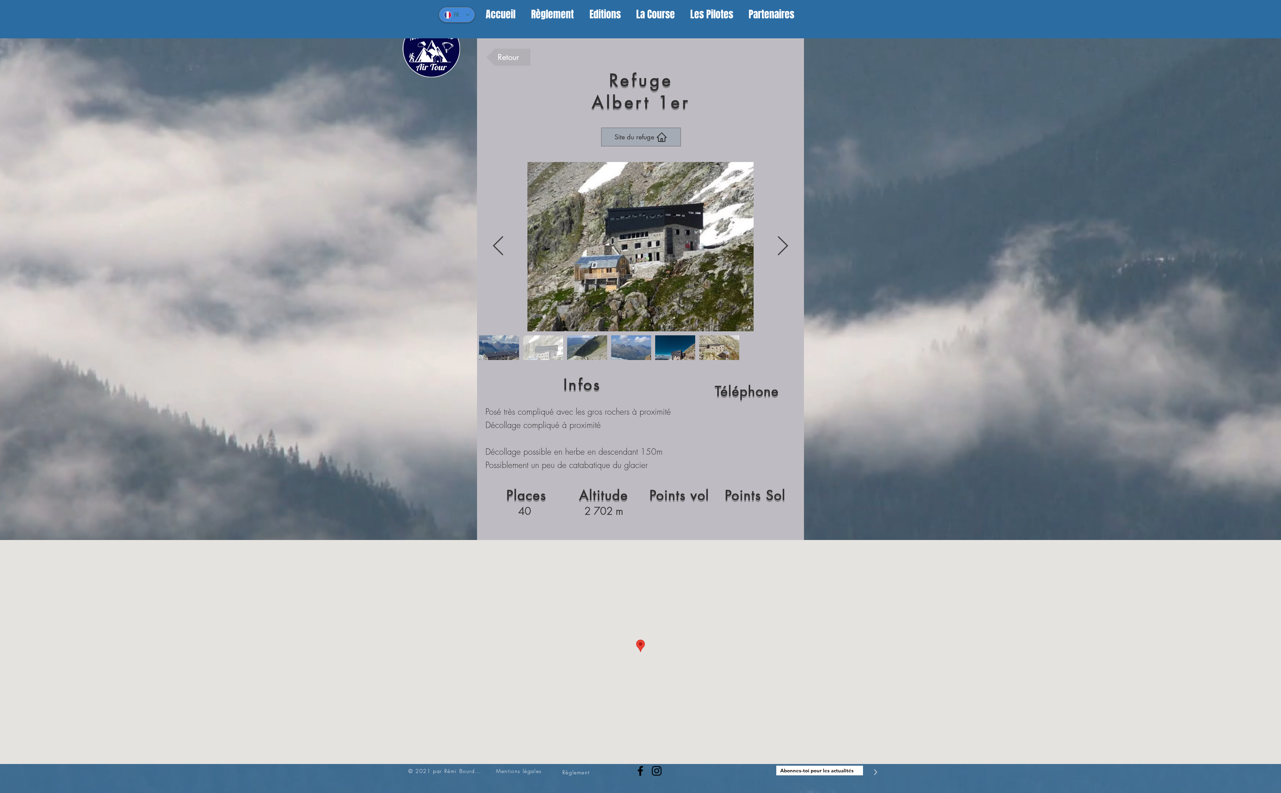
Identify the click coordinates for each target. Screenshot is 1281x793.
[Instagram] (656, 770)
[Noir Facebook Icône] (640, 770)
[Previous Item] (498, 246)
